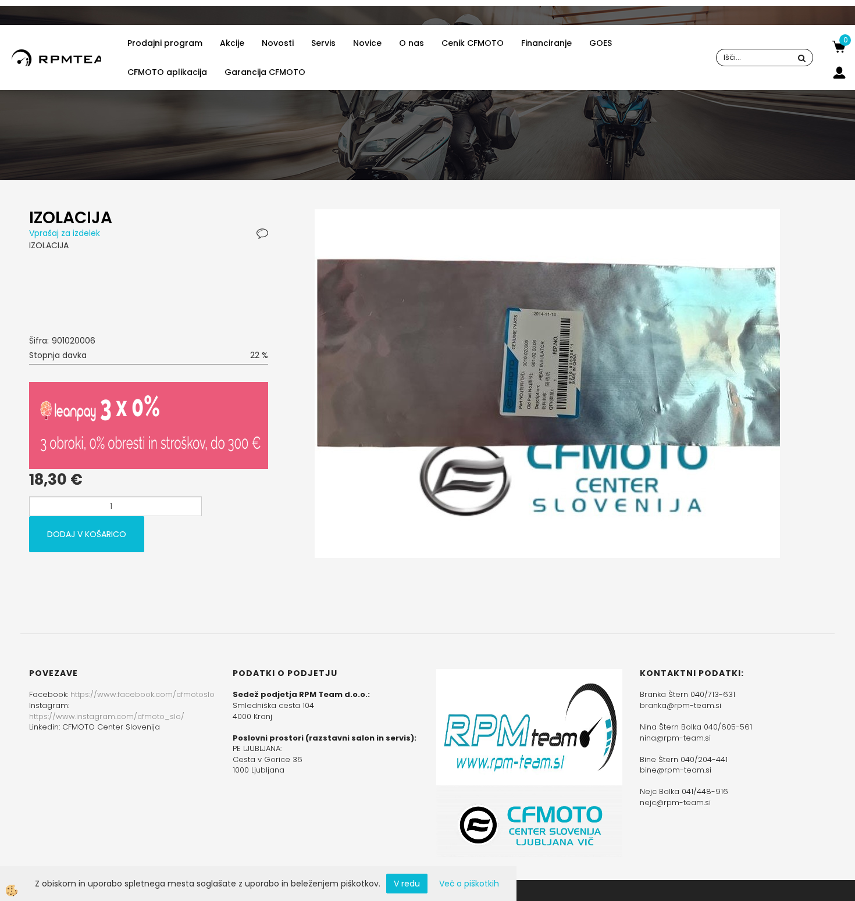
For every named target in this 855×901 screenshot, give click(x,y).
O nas (411, 43)
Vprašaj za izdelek (64, 233)
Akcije (232, 43)
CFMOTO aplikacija (167, 72)
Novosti (278, 43)
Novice (367, 43)
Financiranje (546, 43)
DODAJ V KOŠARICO (86, 534)
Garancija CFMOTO (265, 72)
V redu (407, 883)
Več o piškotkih (469, 883)
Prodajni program (164, 43)
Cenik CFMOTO (472, 43)
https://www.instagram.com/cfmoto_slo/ (106, 716)
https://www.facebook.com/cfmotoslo (142, 694)
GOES (600, 43)
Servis (323, 43)
